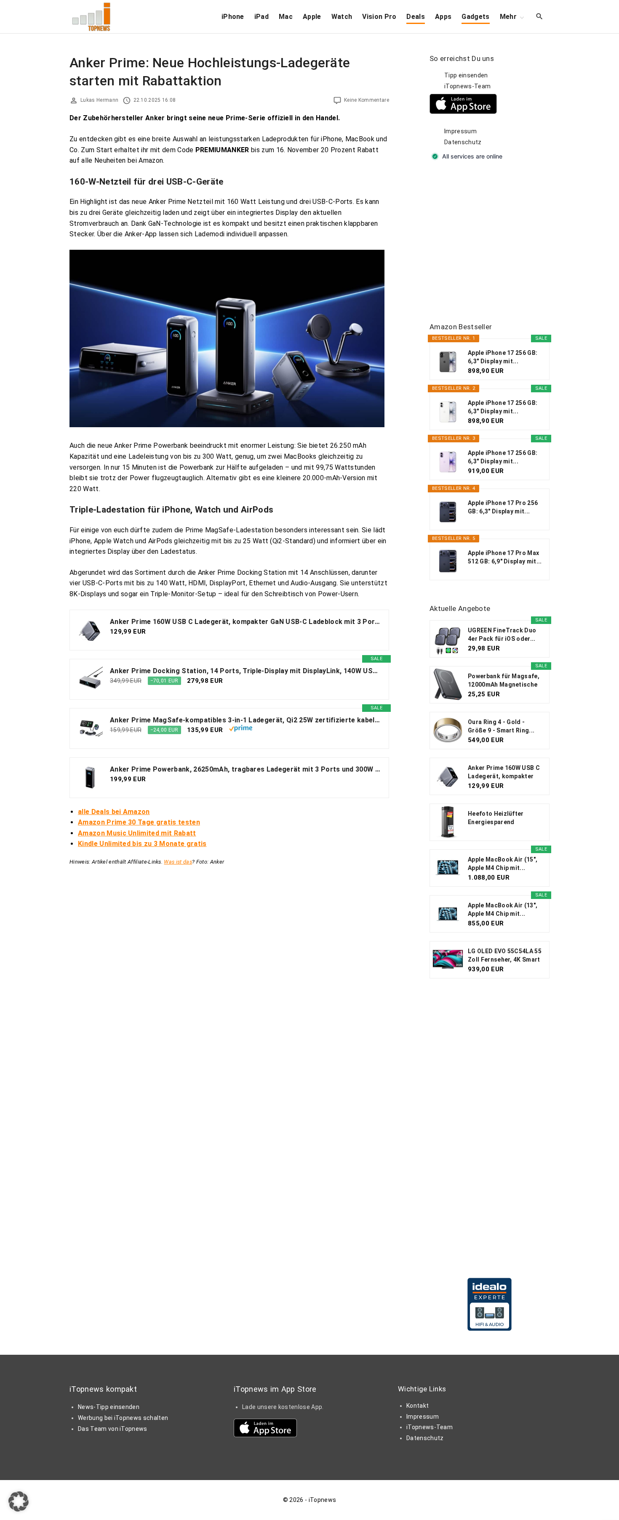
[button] (18, 1501)
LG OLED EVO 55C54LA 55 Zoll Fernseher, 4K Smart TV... (505, 956)
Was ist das (178, 862)
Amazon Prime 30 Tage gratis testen (139, 822)
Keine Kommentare (366, 100)
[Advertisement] (493, 242)
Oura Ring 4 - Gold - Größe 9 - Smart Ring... (501, 726)
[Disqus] (229, 972)
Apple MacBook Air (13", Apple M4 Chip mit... (502, 909)
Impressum (460, 131)
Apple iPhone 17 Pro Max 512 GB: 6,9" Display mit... (505, 557)
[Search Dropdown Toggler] (540, 17)
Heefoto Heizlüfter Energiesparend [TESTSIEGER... (496, 818)
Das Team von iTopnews (112, 1428)
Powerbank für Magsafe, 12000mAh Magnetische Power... (503, 681)
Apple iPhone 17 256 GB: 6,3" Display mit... (502, 357)
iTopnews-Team (467, 86)
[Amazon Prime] (240, 729)
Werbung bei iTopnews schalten (123, 1417)
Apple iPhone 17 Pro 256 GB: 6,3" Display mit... (503, 507)
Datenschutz (463, 142)
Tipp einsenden (466, 75)
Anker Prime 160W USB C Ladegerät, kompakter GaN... (504, 772)
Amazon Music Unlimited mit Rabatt (137, 833)
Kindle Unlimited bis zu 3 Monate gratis (142, 844)
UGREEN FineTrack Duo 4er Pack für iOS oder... (502, 634)
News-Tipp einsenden (108, 1407)
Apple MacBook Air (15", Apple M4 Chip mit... (502, 863)
